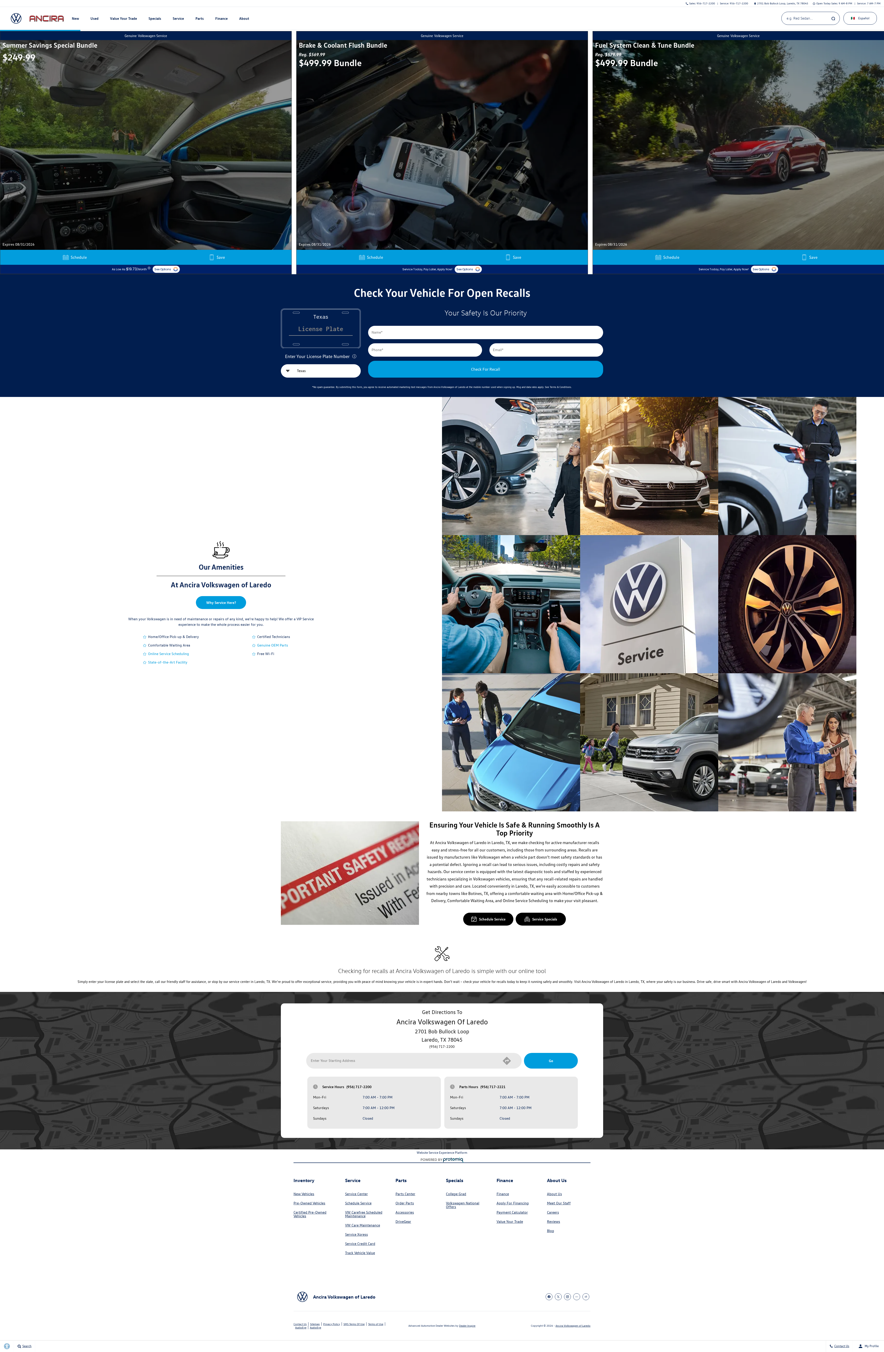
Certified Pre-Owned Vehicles (310, 1214)
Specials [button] (154, 19)
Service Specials (544, 919)
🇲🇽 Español (860, 18)
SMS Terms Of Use (354, 1324)
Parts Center (405, 1194)
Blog (550, 1231)
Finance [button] (221, 19)
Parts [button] (199, 19)
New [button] (76, 19)
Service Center (356, 1194)
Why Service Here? (221, 602)
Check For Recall (485, 369)
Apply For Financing (513, 1203)
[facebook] (549, 1296)
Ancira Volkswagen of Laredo (572, 1325)
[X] (558, 1296)
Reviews (553, 1222)
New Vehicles (304, 1194)
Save (221, 257)
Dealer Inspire (467, 1325)
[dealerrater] (585, 1296)
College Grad (456, 1194)
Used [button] (94, 19)
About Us (554, 1194)
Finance (503, 1194)
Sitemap (315, 1324)
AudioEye (300, 1327)
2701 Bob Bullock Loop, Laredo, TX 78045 (782, 3)
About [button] (244, 19)
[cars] (576, 1296)
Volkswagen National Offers (462, 1205)
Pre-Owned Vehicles (309, 1203)
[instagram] (567, 1296)
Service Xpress (356, 1234)
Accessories (404, 1212)
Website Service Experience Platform (442, 1152)
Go (551, 1060)
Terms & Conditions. (561, 387)
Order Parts (404, 1203)
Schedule (79, 257)
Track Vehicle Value (360, 1253)
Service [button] (178, 19)
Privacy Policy (331, 1324)
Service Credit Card (360, 1244)
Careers (553, 1212)
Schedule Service (492, 919)
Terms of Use (375, 1324)
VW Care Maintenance (362, 1225)
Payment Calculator (512, 1212)
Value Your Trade (123, 18)
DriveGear (403, 1222)
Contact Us (300, 1324)
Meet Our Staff (559, 1203)
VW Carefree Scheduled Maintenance (363, 1214)
